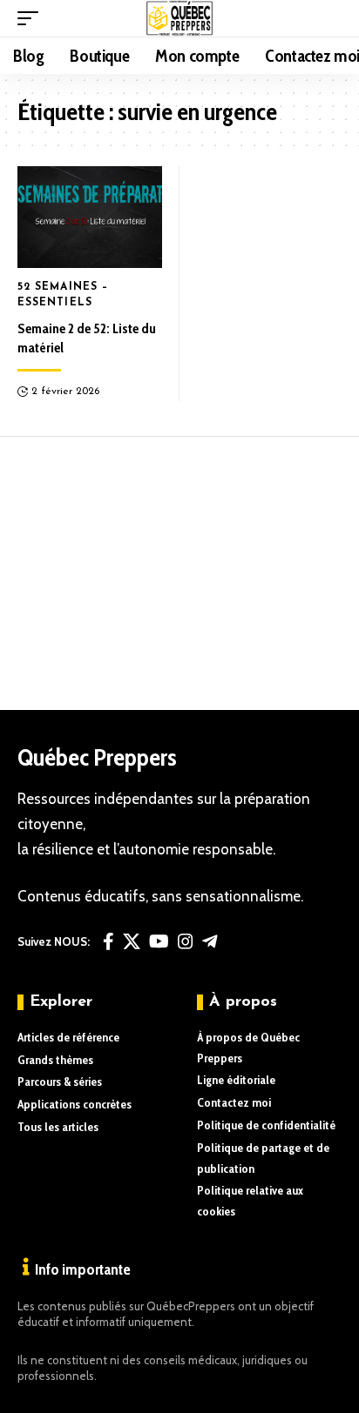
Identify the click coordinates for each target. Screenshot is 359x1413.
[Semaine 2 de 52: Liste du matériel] (89, 216)
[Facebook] (108, 941)
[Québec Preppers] (180, 18)
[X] (132, 941)
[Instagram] (185, 941)
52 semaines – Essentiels (62, 295)
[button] (32, 18)
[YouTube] (159, 941)
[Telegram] (210, 941)
